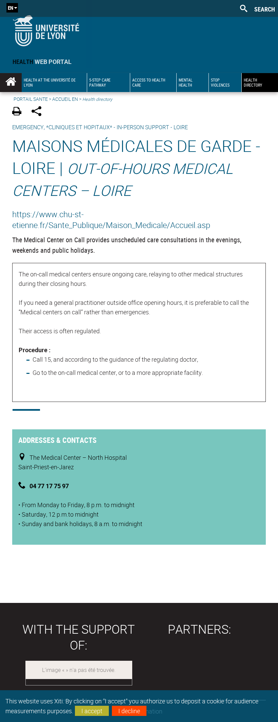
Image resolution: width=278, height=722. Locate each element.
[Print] (19, 112)
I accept (91, 711)
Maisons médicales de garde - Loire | (136, 167)
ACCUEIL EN (65, 99)
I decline (129, 711)
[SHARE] (39, 112)
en (10, 7)
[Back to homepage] (46, 29)
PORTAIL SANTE (31, 99)
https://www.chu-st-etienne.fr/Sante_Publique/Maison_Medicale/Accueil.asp (111, 219)
